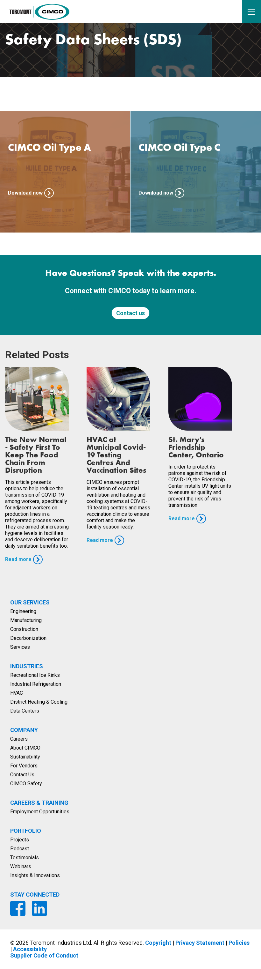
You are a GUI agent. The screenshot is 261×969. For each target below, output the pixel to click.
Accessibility (30, 949)
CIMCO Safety (26, 783)
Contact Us (22, 775)
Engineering (23, 611)
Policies (239, 942)
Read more (18, 559)
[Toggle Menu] (251, 11)
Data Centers (24, 711)
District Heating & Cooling (38, 702)
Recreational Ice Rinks (35, 675)
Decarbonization (28, 638)
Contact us (130, 313)
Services (20, 647)
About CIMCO (25, 748)
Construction (24, 629)
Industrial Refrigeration (35, 684)
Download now (25, 193)
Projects (19, 840)
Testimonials (24, 857)
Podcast (19, 849)
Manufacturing (26, 620)
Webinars (20, 866)
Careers (19, 739)
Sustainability (25, 757)
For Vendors (24, 766)
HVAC (16, 693)
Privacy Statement (199, 942)
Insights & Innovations (35, 875)
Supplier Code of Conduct (44, 955)
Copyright (158, 942)
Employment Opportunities (39, 812)
